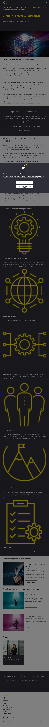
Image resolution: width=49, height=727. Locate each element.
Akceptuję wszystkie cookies (24, 183)
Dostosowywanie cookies (24, 189)
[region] (24, 178)
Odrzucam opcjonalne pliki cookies (24, 187)
